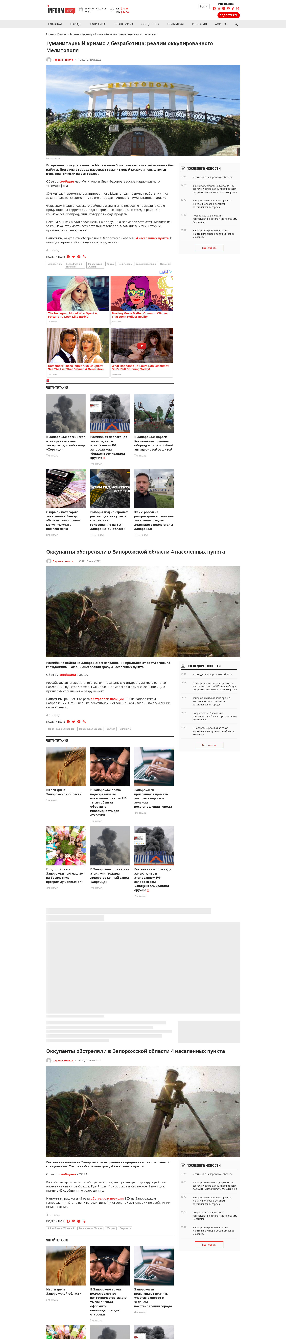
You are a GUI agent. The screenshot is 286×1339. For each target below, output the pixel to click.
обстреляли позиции (107, 699)
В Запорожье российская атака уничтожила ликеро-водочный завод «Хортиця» (65, 443)
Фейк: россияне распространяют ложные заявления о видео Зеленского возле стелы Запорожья (154, 520)
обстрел (110, 728)
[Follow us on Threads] (237, 9)
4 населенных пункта (152, 238)
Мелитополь (125, 264)
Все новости (209, 247)
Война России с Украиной (74, 265)
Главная (55, 24)
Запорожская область (95, 265)
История (199, 24)
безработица (55, 264)
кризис (110, 264)
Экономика (123, 24)
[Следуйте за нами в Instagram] (218, 9)
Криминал (175, 24)
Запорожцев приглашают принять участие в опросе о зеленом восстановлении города (153, 798)
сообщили (67, 675)
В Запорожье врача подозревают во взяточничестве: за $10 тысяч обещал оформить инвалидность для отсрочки (108, 802)
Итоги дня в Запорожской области (63, 792)
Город (75, 24)
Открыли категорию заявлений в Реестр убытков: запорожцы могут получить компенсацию (63, 520)
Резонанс (74, 34)
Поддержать (229, 15)
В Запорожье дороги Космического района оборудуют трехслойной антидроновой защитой (153, 443)
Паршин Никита (63, 59)
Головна (50, 34)
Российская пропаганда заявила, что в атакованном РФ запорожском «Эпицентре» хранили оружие (108, 447)
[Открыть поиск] (236, 24)
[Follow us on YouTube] (228, 9)
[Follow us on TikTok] (232, 9)
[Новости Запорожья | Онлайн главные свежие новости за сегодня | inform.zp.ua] (61, 10)
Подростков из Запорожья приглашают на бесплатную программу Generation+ (65, 875)
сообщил (66, 181)
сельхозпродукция (146, 264)
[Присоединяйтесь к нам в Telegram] (223, 9)
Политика (97, 24)
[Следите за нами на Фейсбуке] (214, 9)
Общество (150, 24)
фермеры (165, 264)
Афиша (221, 24)
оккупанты (125, 728)
